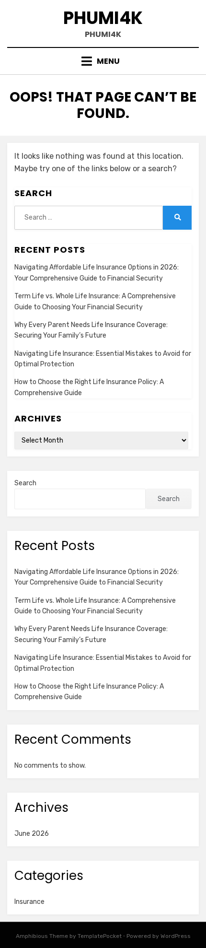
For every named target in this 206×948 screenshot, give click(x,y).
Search (25, 483)
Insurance (29, 902)
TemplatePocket (100, 936)
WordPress (175, 936)
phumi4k (103, 18)
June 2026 (31, 834)
